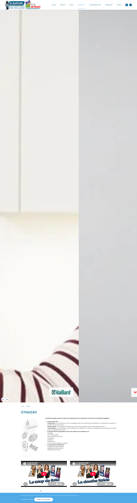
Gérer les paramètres (44, 499)
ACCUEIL (54, 4)
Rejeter (30, 499)
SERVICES (62, 4)
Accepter (24, 499)
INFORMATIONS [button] (81, 4)
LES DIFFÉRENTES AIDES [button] (95, 4)
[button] (3, 399)
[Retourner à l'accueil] (23, 5)
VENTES (71, 4)
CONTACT (119, 4)
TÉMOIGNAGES (108, 4)
